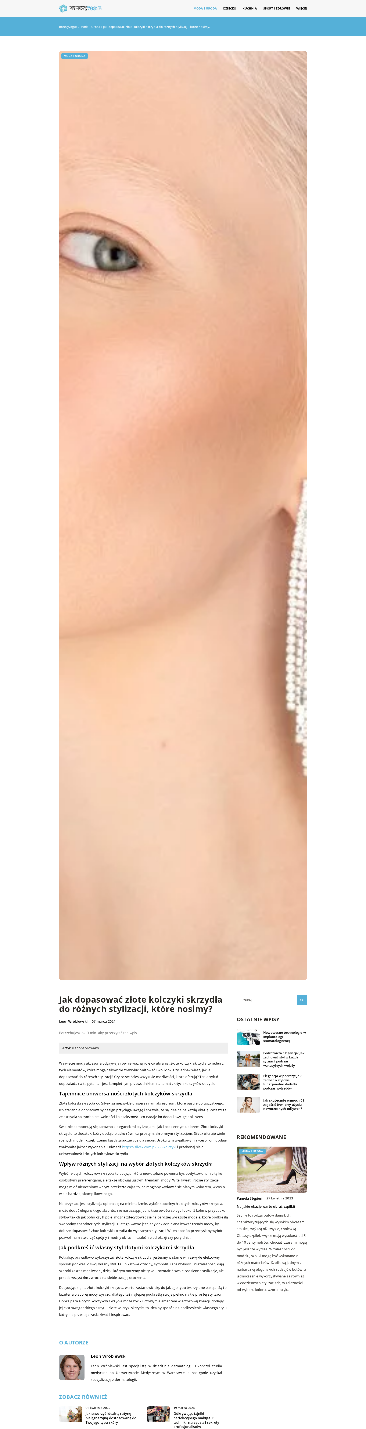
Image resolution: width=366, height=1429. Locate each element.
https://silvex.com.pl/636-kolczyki (149, 1147)
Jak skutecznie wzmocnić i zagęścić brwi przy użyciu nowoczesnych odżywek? (283, 1104)
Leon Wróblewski (73, 1021)
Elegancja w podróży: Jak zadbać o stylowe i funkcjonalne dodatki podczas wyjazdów (282, 1082)
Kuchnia (250, 8)
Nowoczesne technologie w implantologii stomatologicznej (284, 1037)
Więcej (301, 8)
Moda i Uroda (205, 8)
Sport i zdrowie (276, 8)
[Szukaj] (302, 1000)
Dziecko (229, 8)
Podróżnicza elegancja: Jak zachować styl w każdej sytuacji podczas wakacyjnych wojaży (284, 1059)
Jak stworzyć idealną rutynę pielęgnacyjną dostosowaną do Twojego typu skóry (111, 1418)
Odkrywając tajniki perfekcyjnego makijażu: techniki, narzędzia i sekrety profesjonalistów (196, 1420)
